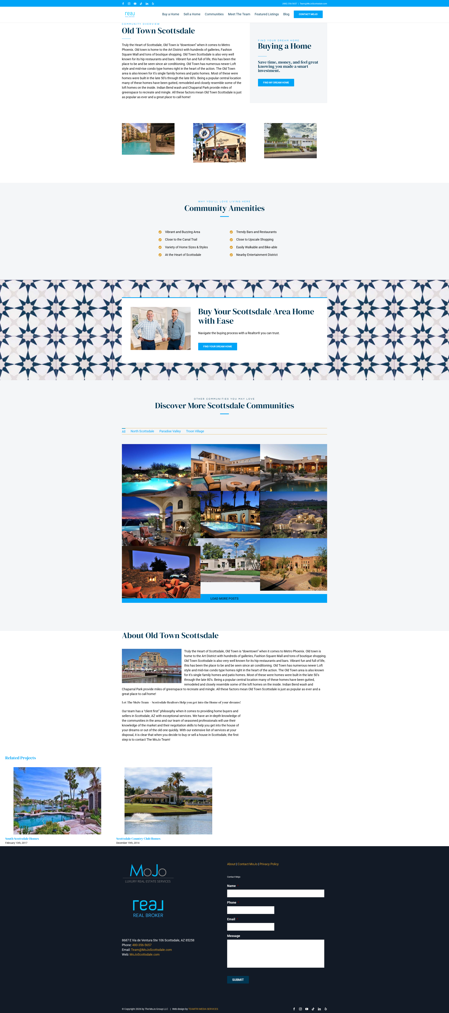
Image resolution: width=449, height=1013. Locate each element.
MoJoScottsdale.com (145, 954)
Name (233, 886)
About (231, 864)
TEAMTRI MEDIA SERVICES (203, 1009)
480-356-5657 (142, 945)
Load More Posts (224, 598)
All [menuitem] (123, 431)
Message (233, 936)
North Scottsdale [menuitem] (142, 431)
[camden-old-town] (148, 124)
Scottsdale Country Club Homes (138, 838)
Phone (233, 902)
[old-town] (290, 124)
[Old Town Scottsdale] (219, 124)
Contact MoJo (247, 864)
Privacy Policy (269, 864)
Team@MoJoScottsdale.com (313, 3)
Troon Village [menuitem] (195, 431)
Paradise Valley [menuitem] (170, 431)
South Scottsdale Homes (22, 838)
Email (232, 919)
